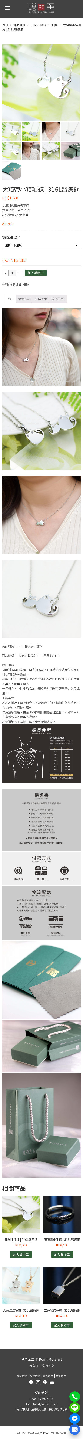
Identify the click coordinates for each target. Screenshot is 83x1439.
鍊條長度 (11, 237)
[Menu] (7, 7)
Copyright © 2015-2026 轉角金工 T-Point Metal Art (42, 1432)
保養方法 (24, 299)
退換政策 (41, 299)
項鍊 (55, 25)
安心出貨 (58, 299)
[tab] (10, 299)
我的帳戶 (61, 1376)
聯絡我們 (35, 1376)
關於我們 (22, 1376)
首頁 (5, 25)
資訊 (10, 299)
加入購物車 (36, 273)
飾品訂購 (19, 25)
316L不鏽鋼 (38, 25)
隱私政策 (48, 1376)
